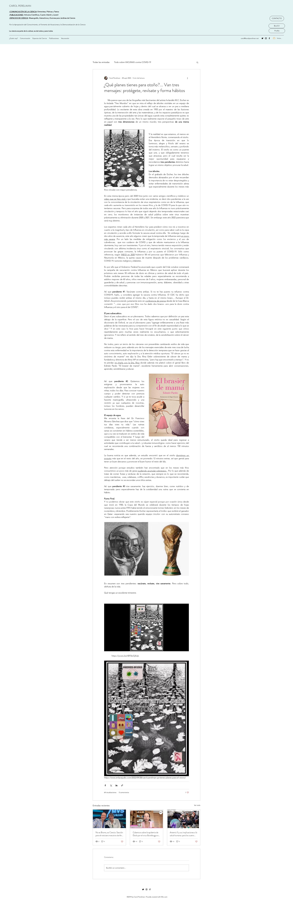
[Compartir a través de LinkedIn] (116, 785)
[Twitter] (262, 38)
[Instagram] (266, 38)
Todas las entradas (101, 62)
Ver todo (197, 805)
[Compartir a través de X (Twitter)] (111, 785)
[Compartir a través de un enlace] (122, 785)
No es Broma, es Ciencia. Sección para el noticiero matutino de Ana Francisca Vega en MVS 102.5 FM (109, 834)
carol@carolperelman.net (250, 38)
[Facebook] (269, 38)
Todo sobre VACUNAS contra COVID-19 (132, 62)
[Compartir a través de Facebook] (105, 785)
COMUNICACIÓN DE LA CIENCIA (23, 12)
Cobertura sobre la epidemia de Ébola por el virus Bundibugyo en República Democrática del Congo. (146, 834)
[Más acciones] (187, 78)
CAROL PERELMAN (20, 6)
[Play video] (146, 627)
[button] (197, 62)
